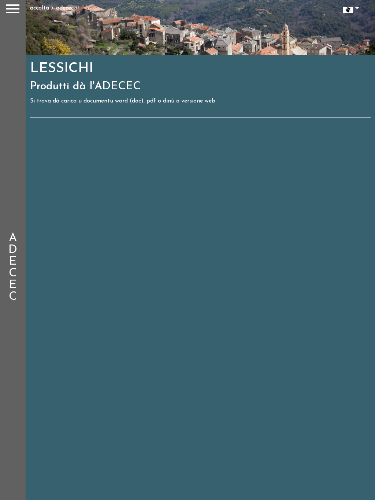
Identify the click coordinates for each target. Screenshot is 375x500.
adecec (65, 8)
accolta (39, 8)
